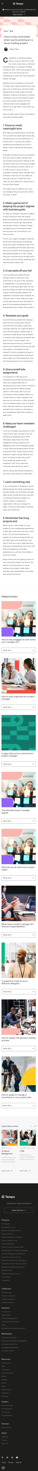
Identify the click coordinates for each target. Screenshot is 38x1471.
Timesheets (5, 1280)
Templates (5, 1393)
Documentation (6, 1409)
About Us (4, 1437)
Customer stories (7, 1373)
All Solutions (5, 1312)
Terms (3, 1462)
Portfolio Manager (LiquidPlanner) (13, 1254)
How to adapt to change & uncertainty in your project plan (16, 1096)
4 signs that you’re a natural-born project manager (17, 754)
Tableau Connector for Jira (10, 1274)
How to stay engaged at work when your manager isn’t (18, 640)
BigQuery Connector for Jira (11, 1230)
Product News (6, 1389)
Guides (3, 1383)
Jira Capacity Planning (9, 1344)
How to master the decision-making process (18, 1039)
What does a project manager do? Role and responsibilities (17, 925)
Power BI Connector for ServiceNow (14, 1264)
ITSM (22, 1151)
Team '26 (4, 1443)
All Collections (6, 1292)
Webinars (4, 1396)
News (3, 1386)
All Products (5, 1224)
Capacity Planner (7, 1234)
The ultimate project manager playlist (15, 811)
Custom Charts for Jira (9, 1240)
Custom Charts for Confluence (12, 1237)
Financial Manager (7, 1244)
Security (19, 1462)
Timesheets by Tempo (9, 1337)
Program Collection (8, 1299)
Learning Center (7, 1405)
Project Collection (7, 1302)
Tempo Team (14, 49)
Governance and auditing (10, 1322)
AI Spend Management (6, 1152)
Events (3, 1376)
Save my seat (17, 14)
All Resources (6, 1363)
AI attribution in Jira (8, 1227)
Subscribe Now (17, 1210)
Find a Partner (6, 1427)
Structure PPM (6, 1270)
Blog (11, 31)
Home (6, 31)
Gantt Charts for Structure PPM (12, 1247)
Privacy (10, 1462)
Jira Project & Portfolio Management (14, 1341)
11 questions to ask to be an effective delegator (14, 982)
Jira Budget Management (10, 1347)
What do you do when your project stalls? (18, 868)
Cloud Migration (7, 1415)
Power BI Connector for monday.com (14, 1260)
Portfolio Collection (8, 1296)
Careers (4, 1440)
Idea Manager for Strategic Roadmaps (14, 1250)
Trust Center (5, 1412)
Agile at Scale (6, 1315)
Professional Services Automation (13, 1328)
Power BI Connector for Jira (11, 1257)
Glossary (4, 1379)
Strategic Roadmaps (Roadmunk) (12, 1267)
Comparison (5, 1370)
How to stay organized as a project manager (18, 697)
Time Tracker (6, 1277)
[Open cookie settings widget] (3, 1468)
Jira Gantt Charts (7, 1351)
